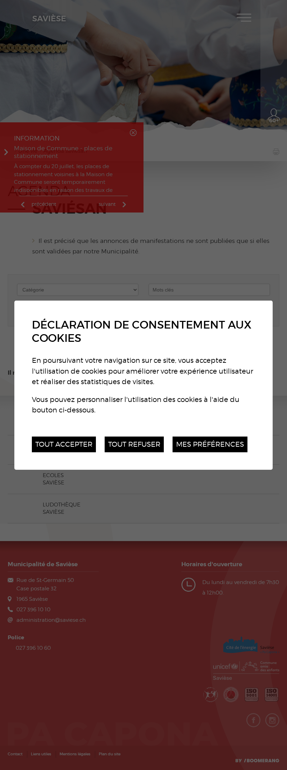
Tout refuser (134, 444)
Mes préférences (210, 444)
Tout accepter (63, 444)
